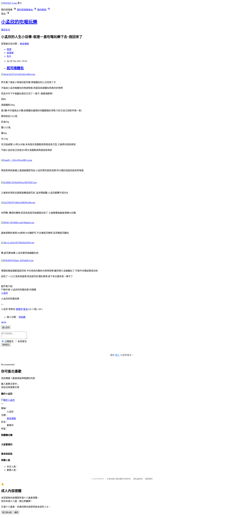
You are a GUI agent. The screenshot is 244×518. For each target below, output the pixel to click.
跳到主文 (5, 30)
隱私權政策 (137, 479)
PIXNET (101, 479)
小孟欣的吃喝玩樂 (19, 21)
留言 (25, 309)
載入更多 (6, 327)
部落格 (10, 53)
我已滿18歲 (7, 512)
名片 (9, 56)
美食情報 (24, 44)
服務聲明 (148, 479)
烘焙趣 (22, 317)
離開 (16, 512)
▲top (3, 322)
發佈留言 (6, 345)
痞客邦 (19, 309)
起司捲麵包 (15, 68)
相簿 (9, 49)
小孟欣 (4, 293)
